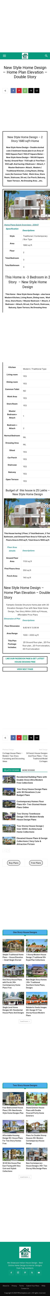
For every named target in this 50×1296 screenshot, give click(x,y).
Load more (24, 1021)
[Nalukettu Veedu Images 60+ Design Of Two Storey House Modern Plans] (37, 998)
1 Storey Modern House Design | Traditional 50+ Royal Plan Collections (36, 957)
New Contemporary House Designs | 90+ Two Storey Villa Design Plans (36, 1166)
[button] (4, 55)
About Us (6, 1286)
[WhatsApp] (25, 90)
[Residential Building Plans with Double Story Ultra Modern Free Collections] (9, 779)
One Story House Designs (25, 932)
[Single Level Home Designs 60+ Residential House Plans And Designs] (13, 998)
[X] (30, 90)
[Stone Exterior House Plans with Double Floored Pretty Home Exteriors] (37, 1098)
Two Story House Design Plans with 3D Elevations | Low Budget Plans (32, 792)
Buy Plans (13, 862)
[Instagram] (18, 1272)
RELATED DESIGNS (11, 770)
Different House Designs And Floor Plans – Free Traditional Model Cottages (36, 757)
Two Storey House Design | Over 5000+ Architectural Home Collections (30, 829)
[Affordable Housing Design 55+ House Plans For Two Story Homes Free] (13, 1126)
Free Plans (36, 862)
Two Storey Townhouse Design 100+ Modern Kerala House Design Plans (30, 816)
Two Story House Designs (25, 1085)
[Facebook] (13, 90)
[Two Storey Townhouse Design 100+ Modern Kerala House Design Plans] (9, 816)
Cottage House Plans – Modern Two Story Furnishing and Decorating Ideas (13, 757)
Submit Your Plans (32, 1286)
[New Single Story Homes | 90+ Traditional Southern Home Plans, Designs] (37, 970)
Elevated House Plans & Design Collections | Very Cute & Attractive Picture (32, 841)
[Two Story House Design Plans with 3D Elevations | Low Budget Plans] (9, 792)
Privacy (14, 1286)
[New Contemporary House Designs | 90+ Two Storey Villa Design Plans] (37, 1154)
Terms (21, 1286)
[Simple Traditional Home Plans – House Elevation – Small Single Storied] (13, 945)
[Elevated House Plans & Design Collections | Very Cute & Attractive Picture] (9, 841)
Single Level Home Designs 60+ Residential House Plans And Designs (13, 1010)
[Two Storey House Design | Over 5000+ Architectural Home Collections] (9, 828)
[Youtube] (38, 1272)
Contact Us (25, 1288)
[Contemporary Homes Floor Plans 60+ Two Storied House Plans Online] (9, 804)
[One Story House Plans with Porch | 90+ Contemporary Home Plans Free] (13, 970)
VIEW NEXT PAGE (25, 669)
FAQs (43, 1286)
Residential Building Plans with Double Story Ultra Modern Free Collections (32, 780)
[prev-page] (4, 850)
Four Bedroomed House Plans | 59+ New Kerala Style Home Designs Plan (13, 1110)
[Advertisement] (25, 26)
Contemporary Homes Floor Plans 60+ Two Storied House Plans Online (31, 804)
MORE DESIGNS (28, 770)
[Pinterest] (19, 90)
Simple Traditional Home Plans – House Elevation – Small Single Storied (13, 957)
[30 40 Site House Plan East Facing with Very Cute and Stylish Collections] (13, 1154)
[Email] (36, 90)
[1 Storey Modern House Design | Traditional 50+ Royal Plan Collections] (37, 945)
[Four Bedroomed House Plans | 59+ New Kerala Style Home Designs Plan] (13, 1098)
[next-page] (8, 850)
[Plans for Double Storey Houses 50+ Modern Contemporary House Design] (37, 1126)
